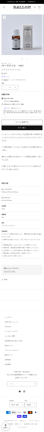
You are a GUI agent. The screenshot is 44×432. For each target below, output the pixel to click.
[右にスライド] (26, 59)
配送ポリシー (9, 355)
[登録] (35, 384)
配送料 (6, 79)
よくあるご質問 (10, 336)
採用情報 (8, 360)
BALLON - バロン (13, 420)
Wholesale (8, 326)
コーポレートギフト (11, 331)
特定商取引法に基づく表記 (30, 424)
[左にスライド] (17, 59)
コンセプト (8, 317)
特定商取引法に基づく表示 (13, 341)
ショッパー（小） (10, 271)
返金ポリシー (9, 345)
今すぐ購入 (22, 128)
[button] (4, 7)
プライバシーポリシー (12, 350)
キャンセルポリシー (23, 427)
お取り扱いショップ (11, 322)
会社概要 (8, 364)
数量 (3, 83)
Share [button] (6, 279)
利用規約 (11, 424)
